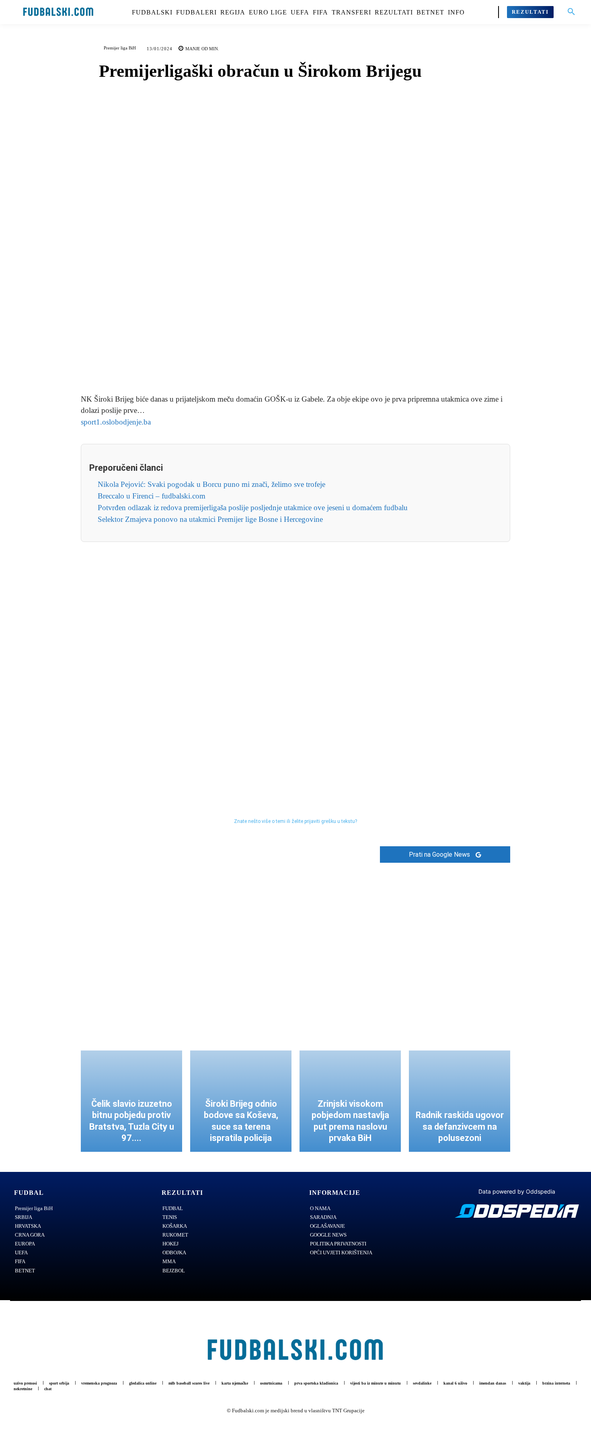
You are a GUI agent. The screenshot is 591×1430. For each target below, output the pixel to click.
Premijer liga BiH (120, 47)
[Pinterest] (305, 364)
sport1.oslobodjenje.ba (116, 422)
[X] (286, 364)
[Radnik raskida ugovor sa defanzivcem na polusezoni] (459, 1101)
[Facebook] (268, 364)
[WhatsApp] (323, 364)
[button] (571, 12)
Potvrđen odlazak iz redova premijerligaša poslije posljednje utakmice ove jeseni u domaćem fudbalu (253, 507)
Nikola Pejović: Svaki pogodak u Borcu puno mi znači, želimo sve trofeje (211, 484)
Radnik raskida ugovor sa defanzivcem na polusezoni (460, 1126)
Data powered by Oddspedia (516, 1191)
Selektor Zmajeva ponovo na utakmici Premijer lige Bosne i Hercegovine (210, 519)
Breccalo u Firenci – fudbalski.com (151, 496)
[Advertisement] (295, 662)
